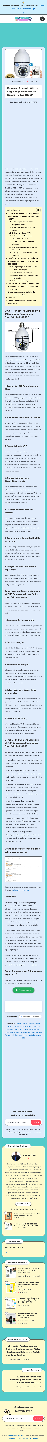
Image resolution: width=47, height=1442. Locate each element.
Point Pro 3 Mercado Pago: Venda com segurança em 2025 (28, 1284)
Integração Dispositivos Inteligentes (18, 1032)
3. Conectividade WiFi (21, 233)
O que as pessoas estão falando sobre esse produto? (21, 293)
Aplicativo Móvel (21, 1023)
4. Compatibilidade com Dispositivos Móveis (22, 237)
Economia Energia (21, 1029)
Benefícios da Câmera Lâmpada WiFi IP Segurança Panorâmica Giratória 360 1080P (23, 261)
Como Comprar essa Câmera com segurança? (22, 302)
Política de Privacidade (28, 1438)
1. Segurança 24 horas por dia (25, 266)
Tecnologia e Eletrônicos (31, 1016)
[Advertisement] (23, 135)
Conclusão (12, 297)
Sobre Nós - (13, 1438)
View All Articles (23, 1204)
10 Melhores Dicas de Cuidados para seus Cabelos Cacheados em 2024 (24, 1379)
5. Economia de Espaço (22, 280)
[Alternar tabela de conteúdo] (37, 210)
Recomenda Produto (16, 1435)
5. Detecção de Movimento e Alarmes (24, 243)
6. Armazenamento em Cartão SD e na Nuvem (24, 248)
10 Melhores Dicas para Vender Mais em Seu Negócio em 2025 (27, 1214)
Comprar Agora (25, 990)
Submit (36, 1122)
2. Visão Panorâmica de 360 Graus (24, 229)
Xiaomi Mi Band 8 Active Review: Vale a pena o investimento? (27, 1315)
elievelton (29, 1155)
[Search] (42, 19)
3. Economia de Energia (22, 272)
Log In (7, 1252)
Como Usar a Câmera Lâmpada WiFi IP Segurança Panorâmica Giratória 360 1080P (23, 286)
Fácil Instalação (34, 1029)
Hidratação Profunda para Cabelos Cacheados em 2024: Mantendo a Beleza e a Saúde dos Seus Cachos (23, 1350)
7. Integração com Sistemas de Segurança (24, 254)
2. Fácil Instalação (19, 269)
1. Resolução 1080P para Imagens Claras (22, 223)
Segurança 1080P (21, 1035)
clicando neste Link (21, 890)
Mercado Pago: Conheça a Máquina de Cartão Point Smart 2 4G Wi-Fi (28, 1300)
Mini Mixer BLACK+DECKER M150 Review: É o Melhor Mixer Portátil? (26, 1225)
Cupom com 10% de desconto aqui (28, 7)
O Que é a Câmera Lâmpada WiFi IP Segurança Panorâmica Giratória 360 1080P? (24, 216)
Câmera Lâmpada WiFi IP (23, 1026)
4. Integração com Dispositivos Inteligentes (25, 276)
